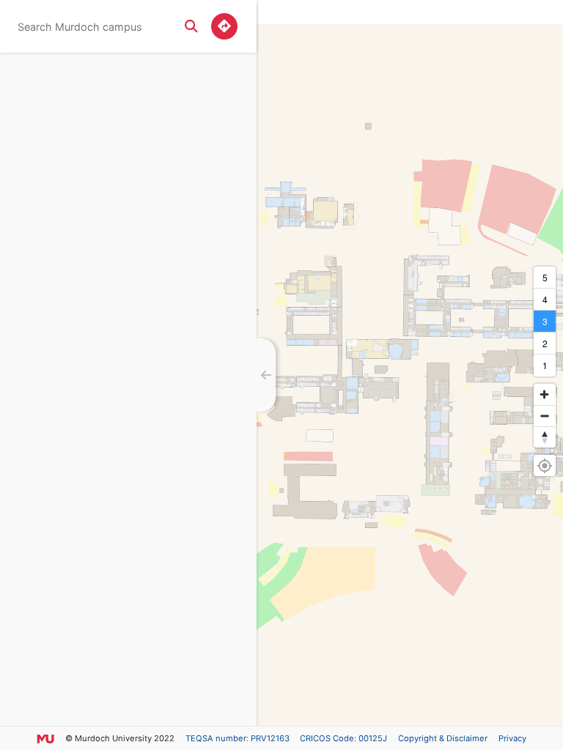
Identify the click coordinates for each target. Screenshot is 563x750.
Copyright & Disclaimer (442, 738)
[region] (410, 375)
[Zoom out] (544, 415)
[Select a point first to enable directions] (224, 26)
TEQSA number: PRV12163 (237, 738)
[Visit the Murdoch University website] (45, 738)
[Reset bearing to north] (544, 437)
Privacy (512, 738)
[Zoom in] (544, 394)
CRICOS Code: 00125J (343, 738)
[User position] (544, 465)
